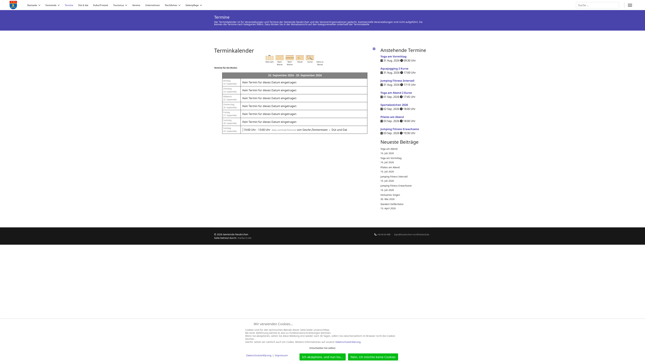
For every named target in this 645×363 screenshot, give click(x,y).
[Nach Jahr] (269, 57)
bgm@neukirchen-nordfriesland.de (411, 234)
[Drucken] (374, 49)
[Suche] (310, 57)
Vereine (136, 5)
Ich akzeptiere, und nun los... (322, 357)
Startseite (32, 5)
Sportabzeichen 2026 (394, 105)
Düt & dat (83, 5)
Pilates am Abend (392, 117)
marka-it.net (244, 237)
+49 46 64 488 (383, 234)
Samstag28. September (230, 122)
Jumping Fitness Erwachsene (399, 129)
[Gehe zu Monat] (320, 57)
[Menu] (630, 5)
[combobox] (597, 5)
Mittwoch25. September (230, 98)
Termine (69, 5)
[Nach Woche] (290, 57)
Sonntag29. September (230, 130)
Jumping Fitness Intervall (397, 81)
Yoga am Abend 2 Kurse (396, 93)
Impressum (281, 355)
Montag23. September (230, 82)
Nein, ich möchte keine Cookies (373, 357)
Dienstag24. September (230, 90)
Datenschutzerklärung (348, 342)
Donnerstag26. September (230, 106)
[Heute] (300, 57)
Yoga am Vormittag (393, 56)
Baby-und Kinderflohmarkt (284, 130)
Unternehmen (152, 5)
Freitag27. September (230, 114)
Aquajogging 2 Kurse (394, 68)
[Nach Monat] (279, 57)
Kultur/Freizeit (100, 5)
